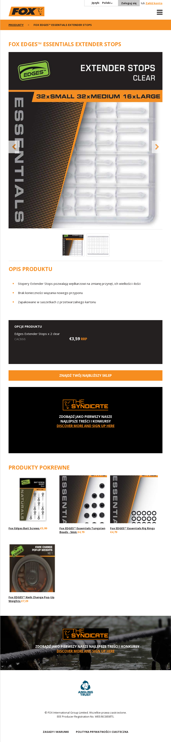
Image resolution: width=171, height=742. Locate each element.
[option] (85, 140)
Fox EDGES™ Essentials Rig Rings (132, 528)
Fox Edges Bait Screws (24, 528)
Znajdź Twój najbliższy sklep (85, 375)
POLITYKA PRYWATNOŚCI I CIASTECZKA (102, 732)
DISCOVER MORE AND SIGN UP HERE (85, 426)
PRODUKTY (16, 25)
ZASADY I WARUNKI (56, 732)
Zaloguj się (129, 3)
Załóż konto (154, 3)
